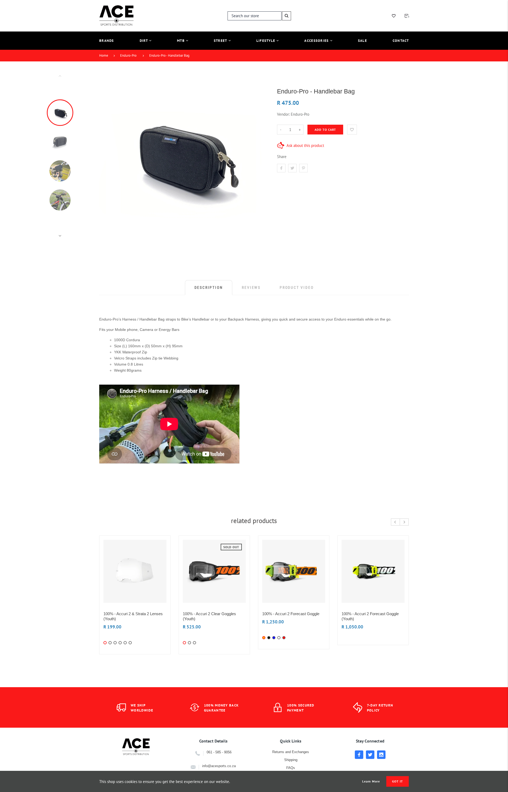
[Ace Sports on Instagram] (381, 754)
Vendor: (283, 114)
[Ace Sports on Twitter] (370, 754)
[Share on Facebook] (281, 168)
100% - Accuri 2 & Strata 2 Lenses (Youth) (133, 616)
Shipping (290, 760)
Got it (397, 781)
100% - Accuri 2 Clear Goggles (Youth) (209, 616)
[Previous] (105, 155)
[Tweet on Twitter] (292, 168)
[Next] (260, 155)
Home (103, 55)
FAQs (290, 768)
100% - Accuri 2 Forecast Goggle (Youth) (370, 616)
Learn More (371, 781)
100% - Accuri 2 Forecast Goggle (290, 613)
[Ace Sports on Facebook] (359, 754)
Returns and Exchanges (290, 752)
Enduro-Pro (128, 55)
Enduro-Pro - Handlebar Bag (169, 55)
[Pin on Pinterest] (303, 168)
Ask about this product (305, 145)
